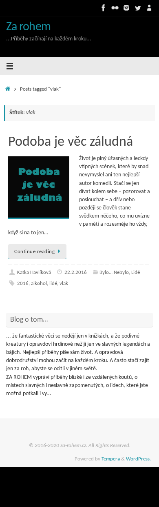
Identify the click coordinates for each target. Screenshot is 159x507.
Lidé (135, 272)
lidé (53, 283)
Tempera (111, 459)
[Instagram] (126, 7)
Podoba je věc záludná (70, 142)
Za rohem (28, 27)
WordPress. (138, 459)
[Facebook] (103, 7)
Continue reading (34, 251)
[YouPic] (149, 7)
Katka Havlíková (34, 272)
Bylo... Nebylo (114, 272)
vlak (64, 283)
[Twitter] (138, 7)
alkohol (39, 283)
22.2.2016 (75, 272)
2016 (23, 283)
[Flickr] (115, 7)
